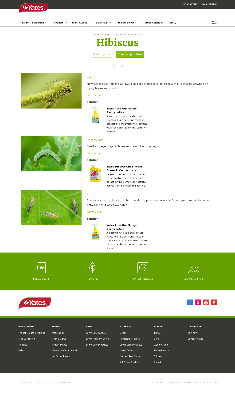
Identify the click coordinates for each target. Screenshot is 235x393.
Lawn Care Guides (96, 333)
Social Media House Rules (205, 382)
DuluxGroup (64, 382)
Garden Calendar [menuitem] (153, 22)
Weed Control (127, 350)
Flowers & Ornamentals (65, 350)
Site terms (186, 382)
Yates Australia (45, 382)
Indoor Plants (59, 344)
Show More (94, 95)
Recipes (22, 344)
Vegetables (58, 333)
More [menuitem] (170, 22)
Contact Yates (195, 338)
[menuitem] (209, 4)
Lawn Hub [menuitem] (102, 22)
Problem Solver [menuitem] (125, 22)
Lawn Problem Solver (98, 338)
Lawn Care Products (97, 344)
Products (125, 326)
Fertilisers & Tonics (130, 338)
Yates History (25, 382)
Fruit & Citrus (59, 338)
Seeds (123, 333)
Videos (21, 350)
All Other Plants (61, 356)
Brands (158, 326)
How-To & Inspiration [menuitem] (32, 22)
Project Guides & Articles (31, 333)
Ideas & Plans (26, 326)
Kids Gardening (26, 338)
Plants (56, 326)
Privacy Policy (173, 382)
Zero (156, 338)
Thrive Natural (161, 350)
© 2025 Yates (157, 382)
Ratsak (157, 362)
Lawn (89, 326)
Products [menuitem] (58, 22)
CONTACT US (190, 4)
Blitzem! (158, 356)
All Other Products (130, 362)
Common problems (130, 54)
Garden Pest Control (131, 356)
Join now (192, 333)
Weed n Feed (161, 344)
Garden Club (195, 326)
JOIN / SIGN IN (209, 4)
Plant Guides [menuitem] (79, 22)
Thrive (157, 333)
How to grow (101, 54)
